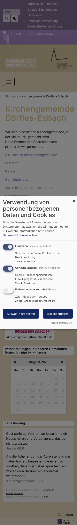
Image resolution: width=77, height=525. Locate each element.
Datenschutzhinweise (17, 235)
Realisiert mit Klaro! (61, 322)
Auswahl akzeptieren (21, 313)
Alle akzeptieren (58, 313)
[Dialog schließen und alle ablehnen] (74, 198)
